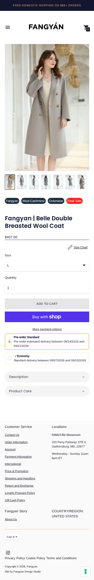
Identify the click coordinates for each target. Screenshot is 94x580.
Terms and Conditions (61, 558)
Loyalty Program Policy (20, 493)
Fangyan (12, 201)
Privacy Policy (15, 558)
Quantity (11, 277)
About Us (11, 519)
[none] (10, 182)
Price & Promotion (16, 471)
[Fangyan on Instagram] (8, 552)
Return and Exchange (19, 485)
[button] (47, 377)
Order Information (16, 442)
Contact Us (12, 435)
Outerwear (56, 201)
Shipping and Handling (20, 478)
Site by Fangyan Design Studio (23, 571)
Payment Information (18, 456)
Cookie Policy (35, 558)
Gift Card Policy (15, 500)
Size (8, 255)
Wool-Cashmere (33, 201)
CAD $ (10, 536)
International (13, 464)
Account (10, 449)
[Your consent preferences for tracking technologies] (85, 571)
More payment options (47, 329)
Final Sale (74, 201)
